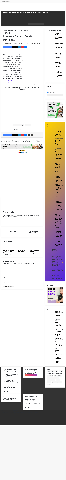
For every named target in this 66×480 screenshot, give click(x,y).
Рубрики (14, 12)
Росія (53, 371)
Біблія (49, 371)
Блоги (24, 12)
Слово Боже (8, 82)
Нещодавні (49, 124)
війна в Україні (59, 373)
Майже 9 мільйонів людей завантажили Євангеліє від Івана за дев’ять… (59, 45)
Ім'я (4, 277)
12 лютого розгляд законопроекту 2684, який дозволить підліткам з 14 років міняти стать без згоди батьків (58, 205)
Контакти (45, 12)
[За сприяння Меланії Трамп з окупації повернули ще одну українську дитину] (50, 66)
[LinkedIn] (19, 47)
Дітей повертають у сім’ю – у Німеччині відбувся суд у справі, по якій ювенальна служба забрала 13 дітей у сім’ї (58, 231)
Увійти (55, 94)
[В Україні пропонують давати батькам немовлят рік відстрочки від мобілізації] (50, 35)
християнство (58, 382)
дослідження (50, 375)
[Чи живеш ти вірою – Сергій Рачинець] (22, 249)
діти (55, 375)
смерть (49, 382)
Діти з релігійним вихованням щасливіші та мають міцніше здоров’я (59, 243)
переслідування (55, 377)
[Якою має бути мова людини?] (35, 249)
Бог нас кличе (9, 80)
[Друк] (32, 135)
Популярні (49, 126)
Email (4, 282)
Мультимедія (30, 12)
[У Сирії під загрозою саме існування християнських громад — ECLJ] (50, 75)
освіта (49, 377)
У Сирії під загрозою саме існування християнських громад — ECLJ (58, 74)
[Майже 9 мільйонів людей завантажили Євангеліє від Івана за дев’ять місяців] (50, 45)
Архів (36, 12)
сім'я (53, 382)
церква (49, 384)
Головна (5, 30)
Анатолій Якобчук (8, 43)
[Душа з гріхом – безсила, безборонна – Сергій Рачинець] (8, 249)
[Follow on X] (12, 43)
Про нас (40, 12)
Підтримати (23, 23)
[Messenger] (25, 47)
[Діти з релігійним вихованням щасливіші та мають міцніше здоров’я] (50, 244)
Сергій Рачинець (19, 125)
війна (53, 373)
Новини (9, 12)
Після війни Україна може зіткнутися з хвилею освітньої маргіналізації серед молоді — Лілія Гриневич (59, 218)
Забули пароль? (59, 90)
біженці (49, 373)
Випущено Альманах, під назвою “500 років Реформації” (58, 325)
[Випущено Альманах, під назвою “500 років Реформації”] (50, 326)
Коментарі (49, 128)
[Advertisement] (22, 112)
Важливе (19, 12)
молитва (59, 375)
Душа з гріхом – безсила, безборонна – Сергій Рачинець (8, 251)
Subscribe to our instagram (31, 375)
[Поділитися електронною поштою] (29, 135)
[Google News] (27, 129)
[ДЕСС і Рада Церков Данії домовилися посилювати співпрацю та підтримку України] (50, 144)
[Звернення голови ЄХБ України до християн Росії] (50, 345)
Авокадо (54, 249)
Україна (60, 371)
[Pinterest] (22, 47)
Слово (28, 125)
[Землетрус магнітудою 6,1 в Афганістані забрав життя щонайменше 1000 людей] (50, 315)
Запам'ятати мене (51, 92)
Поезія (12, 30)
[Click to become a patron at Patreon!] (22, 101)
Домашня (4, 12)
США (56, 371)
